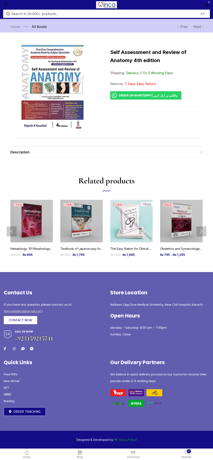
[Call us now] (8, 334)
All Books (39, 27)
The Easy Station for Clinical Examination (138, 248)
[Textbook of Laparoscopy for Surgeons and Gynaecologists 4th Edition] (81, 221)
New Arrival (11, 381)
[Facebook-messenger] (31, 348)
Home (15, 27)
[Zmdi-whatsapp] (14, 348)
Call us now (24, 331)
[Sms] (23, 348)
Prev (184, 27)
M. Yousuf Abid (126, 439)
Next (197, 27)
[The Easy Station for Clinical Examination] (131, 221)
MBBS (7, 394)
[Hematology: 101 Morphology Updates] (31, 221)
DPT (6, 388)
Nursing (9, 401)
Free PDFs (10, 374)
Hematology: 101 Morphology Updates (36, 248)
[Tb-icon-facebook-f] (5, 348)
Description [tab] (20, 152)
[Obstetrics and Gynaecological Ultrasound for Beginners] (181, 221)
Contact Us (18, 292)
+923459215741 (34, 338)
